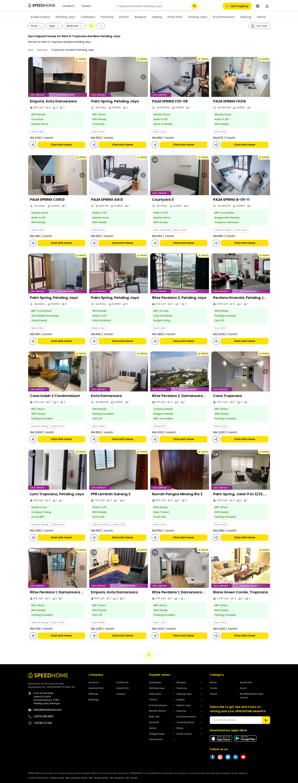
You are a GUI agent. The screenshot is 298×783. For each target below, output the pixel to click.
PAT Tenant (132, 777)
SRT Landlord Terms (76, 777)
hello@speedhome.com (47, 709)
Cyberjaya (88, 17)
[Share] (33, 145)
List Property (239, 6)
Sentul (261, 17)
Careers (120, 693)
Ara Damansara (223, 17)
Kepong (245, 17)
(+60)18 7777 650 (43, 722)
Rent (31, 50)
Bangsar (140, 17)
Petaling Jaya (65, 17)
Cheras (124, 17)
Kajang (157, 17)
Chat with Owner (61, 145)
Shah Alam (174, 17)
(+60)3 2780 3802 (43, 716)
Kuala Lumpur (40, 17)
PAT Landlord (117, 777)
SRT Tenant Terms (98, 777)
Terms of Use (56, 777)
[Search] (194, 6)
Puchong (107, 17)
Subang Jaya (197, 17)
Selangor (42, 50)
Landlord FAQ (96, 688)
